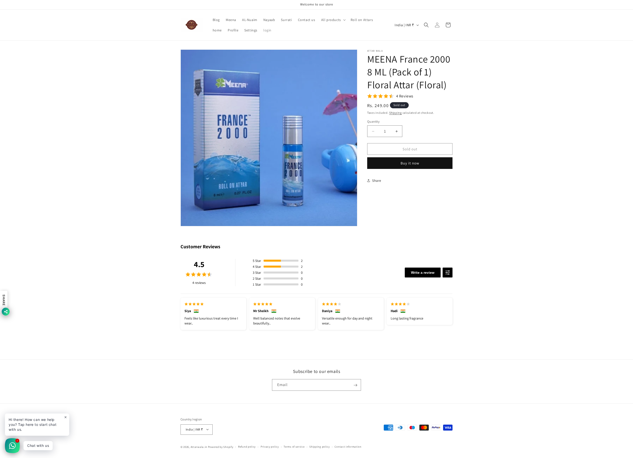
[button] (333, 20)
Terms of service (294, 446)
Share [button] (376, 180)
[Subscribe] (355, 385)
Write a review (422, 273)
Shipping (395, 112)
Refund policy (247, 446)
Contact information (348, 446)
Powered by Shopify (220, 446)
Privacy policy (270, 446)
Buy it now (410, 163)
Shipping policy (319, 446)
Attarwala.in (199, 446)
